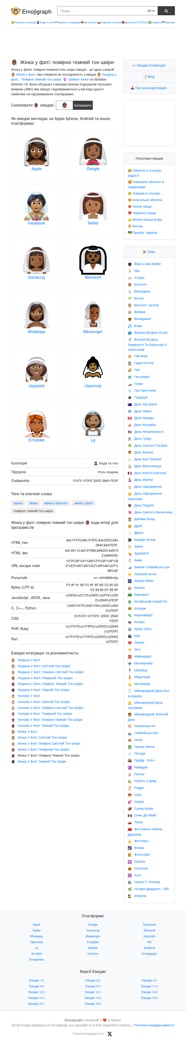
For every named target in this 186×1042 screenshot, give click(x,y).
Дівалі (135, 532)
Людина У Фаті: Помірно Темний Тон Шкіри (47, 683)
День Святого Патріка (147, 445)
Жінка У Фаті (24, 731)
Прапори (168, 22)
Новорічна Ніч (141, 725)
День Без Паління (144, 458)
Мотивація (139, 683)
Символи (154, 22)
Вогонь (135, 225)
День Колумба (142, 424)
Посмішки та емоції (23, 22)
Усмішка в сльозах (144, 193)
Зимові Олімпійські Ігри (148, 566)
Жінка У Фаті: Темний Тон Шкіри (38, 761)
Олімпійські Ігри (143, 732)
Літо (134, 649)
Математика (140, 663)
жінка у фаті (83, 502)
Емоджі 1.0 (36, 980)
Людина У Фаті (25, 659)
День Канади (141, 417)
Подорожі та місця (109, 22)
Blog (149, 76)
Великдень (139, 291)
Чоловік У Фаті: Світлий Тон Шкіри (40, 701)
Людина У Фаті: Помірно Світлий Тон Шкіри (47, 671)
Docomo (93, 953)
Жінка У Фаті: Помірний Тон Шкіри (40, 749)
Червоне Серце (142, 212)
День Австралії (142, 404)
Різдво (136, 787)
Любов (136, 642)
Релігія (136, 774)
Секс (134, 794)
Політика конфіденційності (154, 1025)
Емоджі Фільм (141, 539)
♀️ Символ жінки (76, 79)
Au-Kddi (36, 953)
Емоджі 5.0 (93, 986)
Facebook (36, 223)
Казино (136, 587)
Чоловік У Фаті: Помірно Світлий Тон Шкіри (47, 707)
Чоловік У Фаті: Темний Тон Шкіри (40, 725)
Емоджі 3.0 (149, 980)
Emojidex (37, 439)
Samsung (36, 277)
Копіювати (82, 104)
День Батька (140, 452)
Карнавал (138, 594)
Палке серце (140, 206)
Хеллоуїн (138, 868)
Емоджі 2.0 (93, 980)
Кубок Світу (140, 628)
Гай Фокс (138, 355)
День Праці (139, 438)
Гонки (135, 383)
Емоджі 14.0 (93, 998)
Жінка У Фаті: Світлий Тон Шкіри (39, 737)
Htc (149, 942)
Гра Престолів (142, 390)
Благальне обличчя (145, 199)
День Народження (145, 486)
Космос (136, 621)
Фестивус (138, 840)
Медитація (139, 676)
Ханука (136, 861)
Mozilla (93, 948)
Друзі (135, 525)
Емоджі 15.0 (149, 998)
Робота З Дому (142, 780)
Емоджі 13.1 (36, 998)
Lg (93, 439)
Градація (138, 397)
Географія (139, 376)
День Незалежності (145, 431)
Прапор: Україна (142, 232)
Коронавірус (140, 614)
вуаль (18, 502)
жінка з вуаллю (56, 502)
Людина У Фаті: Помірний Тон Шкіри (41, 677)
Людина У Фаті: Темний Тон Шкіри (40, 689)
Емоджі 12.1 (93, 992)
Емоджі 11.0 (149, 986)
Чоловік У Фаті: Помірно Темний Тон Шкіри (46, 719)
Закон (135, 546)
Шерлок (137, 895)
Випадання (139, 318)
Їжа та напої (88, 22)
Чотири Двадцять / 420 (148, 888)
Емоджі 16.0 (93, 1003)
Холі (134, 875)
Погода (136, 753)
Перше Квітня (141, 746)
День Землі (139, 410)
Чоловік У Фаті (25, 695)
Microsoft (93, 277)
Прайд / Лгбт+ (141, 760)
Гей (134, 369)
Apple (36, 168)
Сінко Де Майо (142, 815)
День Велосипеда (144, 465)
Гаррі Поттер (141, 362)
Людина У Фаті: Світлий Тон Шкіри (40, 665)
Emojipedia (36, 959)
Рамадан (138, 767)
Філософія (139, 854)
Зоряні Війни (140, 580)
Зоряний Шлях (142, 573)
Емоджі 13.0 (149, 992)
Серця (136, 801)
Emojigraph (37, 11)
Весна (135, 298)
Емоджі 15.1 (36, 1003)
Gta (134, 270)
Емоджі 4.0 (36, 986)
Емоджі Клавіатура (149, 65)
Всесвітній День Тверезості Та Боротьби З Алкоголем (147, 344)
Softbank (149, 948)
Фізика (136, 847)
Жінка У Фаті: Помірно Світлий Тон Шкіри (45, 743)
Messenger (93, 331)
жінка (34, 502)
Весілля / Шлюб (143, 304)
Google (93, 168)
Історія (136, 277)
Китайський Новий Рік (147, 601)
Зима (135, 560)
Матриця (137, 670)
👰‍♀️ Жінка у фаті (23, 74)
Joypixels (37, 385)
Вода (135, 325)
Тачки (135, 821)
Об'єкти (142, 22)
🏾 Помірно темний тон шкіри (41, 79)
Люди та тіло (45, 22)
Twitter (93, 223)
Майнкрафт (140, 656)
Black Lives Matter (144, 263)
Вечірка (136, 311)
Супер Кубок (140, 808)
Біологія (137, 284)
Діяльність (129, 22)
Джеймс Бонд (141, 518)
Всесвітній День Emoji (147, 332)
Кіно (134, 635)
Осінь (135, 739)
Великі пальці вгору (145, 219)
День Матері (140, 479)
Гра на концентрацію (149, 87)
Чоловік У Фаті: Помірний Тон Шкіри (41, 713)
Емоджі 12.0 (36, 992)
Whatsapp (36, 331)
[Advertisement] (93, 44)
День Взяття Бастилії (147, 472)
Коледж (137, 608)
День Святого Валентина (150, 512)
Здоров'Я (138, 553)
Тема (149, 251)
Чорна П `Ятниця (144, 881)
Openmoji (92, 385)
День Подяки (141, 505)
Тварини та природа (67, 22)
